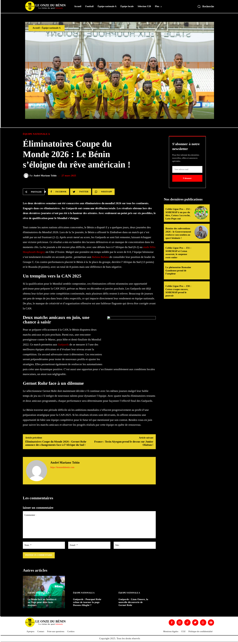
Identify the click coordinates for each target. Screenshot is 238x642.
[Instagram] (179, 622)
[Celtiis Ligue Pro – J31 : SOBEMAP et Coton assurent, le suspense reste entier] (201, 251)
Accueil (36, 28)
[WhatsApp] (203, 622)
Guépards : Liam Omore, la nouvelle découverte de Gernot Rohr (133, 602)
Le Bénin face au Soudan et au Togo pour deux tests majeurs (42, 602)
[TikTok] (187, 622)
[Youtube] (211, 622)
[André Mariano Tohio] (26, 175)
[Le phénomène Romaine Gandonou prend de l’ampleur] (201, 271)
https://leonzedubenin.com (62, 467)
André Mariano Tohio (45, 175)
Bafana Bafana (100, 257)
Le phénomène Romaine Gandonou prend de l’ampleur (178, 270)
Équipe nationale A (51, 28)
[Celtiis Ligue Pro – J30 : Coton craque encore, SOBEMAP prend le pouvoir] (201, 290)
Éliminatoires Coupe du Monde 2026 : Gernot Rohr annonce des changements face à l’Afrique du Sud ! (55, 443)
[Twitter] (195, 622)
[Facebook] (172, 622)
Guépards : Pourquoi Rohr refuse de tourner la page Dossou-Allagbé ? (87, 602)
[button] (205, 6)
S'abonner (187, 178)
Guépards (63, 344)
